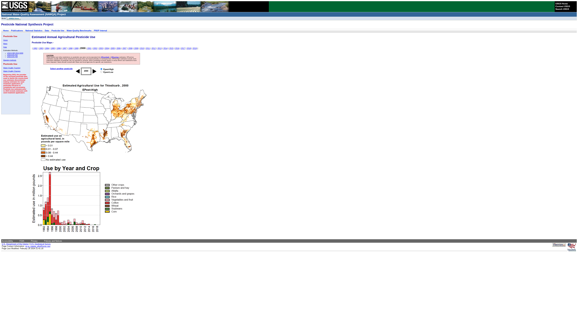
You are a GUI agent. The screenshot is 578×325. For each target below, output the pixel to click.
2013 (159, 48)
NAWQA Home (13, 18)
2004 (107, 48)
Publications (17, 30)
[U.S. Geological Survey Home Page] (14, 11)
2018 (189, 48)
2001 (89, 48)
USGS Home (561, 3)
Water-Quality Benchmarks (79, 30)
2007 (124, 48)
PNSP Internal (100, 30)
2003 (101, 48)
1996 (59, 48)
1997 (64, 48)
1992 (35, 48)
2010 (142, 48)
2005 (113, 48)
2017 (183, 48)
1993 (41, 48)
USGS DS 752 (12, 55)
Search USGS (562, 9)
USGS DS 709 (12, 57)
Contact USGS (562, 6)
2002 (95, 48)
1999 (76, 48)
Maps (5, 44)
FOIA (22, 241)
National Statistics (33, 30)
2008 (130, 48)
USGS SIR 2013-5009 (15, 53)
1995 (53, 48)
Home (6, 30)
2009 (136, 48)
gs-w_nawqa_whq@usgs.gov (37, 246)
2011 (148, 48)
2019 (195, 48)
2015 (171, 48)
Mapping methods (9, 60)
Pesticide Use (57, 30)
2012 (154, 48)
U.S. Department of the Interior (15, 244)
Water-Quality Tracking (11, 68)
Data (47, 30)
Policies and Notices (53, 241)
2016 (177, 48)
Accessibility (7, 241)
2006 (119, 48)
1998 (70, 48)
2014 (165, 48)
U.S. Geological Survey (40, 244)
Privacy (34, 241)
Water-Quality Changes (11, 71)
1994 (47, 48)
